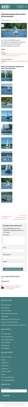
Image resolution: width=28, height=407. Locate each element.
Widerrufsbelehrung (19, 405)
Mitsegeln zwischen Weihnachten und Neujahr (13, 325)
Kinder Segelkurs (5, 342)
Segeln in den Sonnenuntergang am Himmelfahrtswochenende (20, 217)
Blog (2, 12)
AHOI (19, 20)
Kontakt (3, 374)
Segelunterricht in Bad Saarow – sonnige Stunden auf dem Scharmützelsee (14, 287)
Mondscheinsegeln (6, 310)
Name (4, 247)
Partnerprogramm (9, 405)
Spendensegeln (5, 348)
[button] (26, 6)
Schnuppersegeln (6, 333)
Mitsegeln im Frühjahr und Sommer (10, 319)
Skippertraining (5, 345)
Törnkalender (4, 362)
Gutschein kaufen (5, 371)
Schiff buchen (4, 368)
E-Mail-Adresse (7, 254)
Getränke (3, 360)
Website (5, 261)
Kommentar (6, 234)
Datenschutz (11, 403)
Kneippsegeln (5, 316)
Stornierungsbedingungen (8, 380)
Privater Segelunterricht (7, 339)
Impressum (4, 403)
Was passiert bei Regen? (7, 377)
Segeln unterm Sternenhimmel (9, 313)
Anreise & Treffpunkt (6, 357)
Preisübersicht (5, 365)
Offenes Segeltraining (7, 336)
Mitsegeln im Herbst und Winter (9, 322)
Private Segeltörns (6, 305)
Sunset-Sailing (5, 307)
